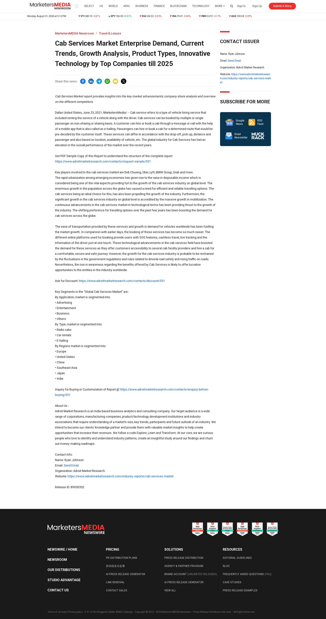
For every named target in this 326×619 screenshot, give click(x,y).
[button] (76, 6)
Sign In (241, 6)
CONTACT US (58, 590)
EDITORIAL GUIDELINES (237, 557)
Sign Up (257, 6)
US (101, 6)
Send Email (71, 465)
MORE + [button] (220, 6)
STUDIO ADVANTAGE (64, 580)
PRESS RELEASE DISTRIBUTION (183, 557)
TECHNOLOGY (201, 6)
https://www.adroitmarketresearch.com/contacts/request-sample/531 (103, 161)
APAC (126, 6)
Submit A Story (282, 6)
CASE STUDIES (232, 582)
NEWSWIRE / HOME (62, 549)
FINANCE (159, 6)
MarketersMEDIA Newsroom (74, 33)
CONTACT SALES (116, 590)
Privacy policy (75, 612)
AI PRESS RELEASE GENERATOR (125, 574)
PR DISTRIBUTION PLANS (121, 557)
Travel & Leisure (110, 33)
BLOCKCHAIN (178, 6)
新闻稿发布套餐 (115, 566)
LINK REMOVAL (115, 582)
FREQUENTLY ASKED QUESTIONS (247, 574)
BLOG (226, 566)
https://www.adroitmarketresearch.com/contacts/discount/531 (122, 281)
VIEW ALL (170, 590)
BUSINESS (141, 6)
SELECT (89, 6)
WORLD (113, 6)
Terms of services (57, 612)
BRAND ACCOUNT (190, 574)
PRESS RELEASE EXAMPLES (240, 590)
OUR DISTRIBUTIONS (64, 570)
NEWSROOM (57, 560)
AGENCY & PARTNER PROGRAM (183, 566)
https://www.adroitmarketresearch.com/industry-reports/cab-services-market (121, 476)
